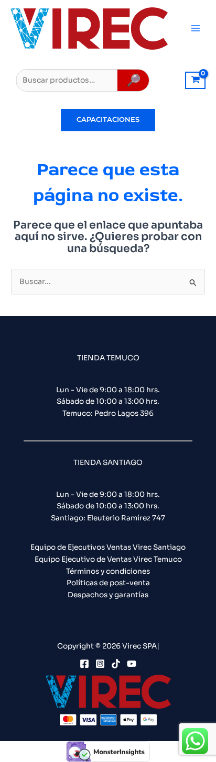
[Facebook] (84, 663)
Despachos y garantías (108, 594)
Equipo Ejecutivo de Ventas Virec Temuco (108, 559)
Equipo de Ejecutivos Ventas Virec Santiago (108, 547)
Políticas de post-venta (108, 582)
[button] (108, 120)
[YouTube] (131, 663)
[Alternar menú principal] (196, 28)
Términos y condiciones (108, 571)
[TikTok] (116, 663)
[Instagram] (100, 663)
